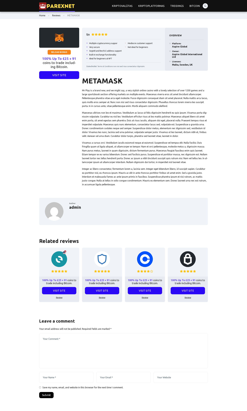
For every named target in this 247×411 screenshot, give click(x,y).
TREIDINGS (177, 5)
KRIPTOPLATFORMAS (151, 5)
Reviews (56, 15)
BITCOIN (194, 5)
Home (42, 15)
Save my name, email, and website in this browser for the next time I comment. (82, 387)
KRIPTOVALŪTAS (122, 5)
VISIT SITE (59, 75)
